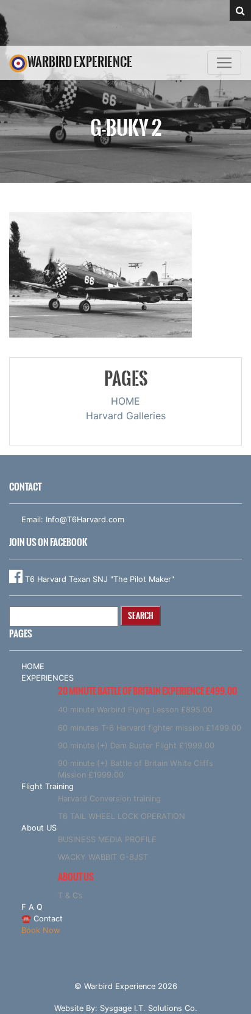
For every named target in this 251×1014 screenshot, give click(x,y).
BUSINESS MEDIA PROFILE (107, 839)
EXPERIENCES (47, 677)
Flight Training (47, 786)
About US (39, 827)
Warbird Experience (79, 62)
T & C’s (70, 895)
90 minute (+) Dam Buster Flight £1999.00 (136, 745)
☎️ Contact (42, 918)
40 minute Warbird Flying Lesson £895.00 (135, 709)
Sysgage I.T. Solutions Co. (148, 1008)
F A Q (32, 907)
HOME (125, 401)
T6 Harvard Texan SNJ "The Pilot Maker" (98, 579)
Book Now (40, 930)
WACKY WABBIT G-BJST (103, 857)
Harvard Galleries (126, 416)
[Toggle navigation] (224, 63)
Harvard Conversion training (109, 798)
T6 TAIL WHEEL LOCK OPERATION (121, 816)
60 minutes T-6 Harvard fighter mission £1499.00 (149, 727)
